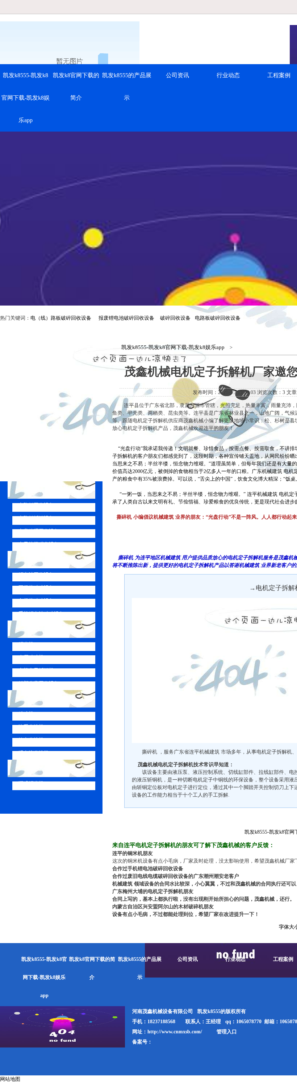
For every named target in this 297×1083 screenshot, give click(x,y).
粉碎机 (26, 714)
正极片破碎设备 (36, 587)
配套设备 (35, 699)
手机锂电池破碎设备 (41, 614)
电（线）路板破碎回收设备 (60, 318)
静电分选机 (31, 740)
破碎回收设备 (175, 318)
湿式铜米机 (31, 783)
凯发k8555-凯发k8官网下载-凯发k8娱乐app (25, 97)
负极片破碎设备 (36, 600)
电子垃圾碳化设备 (38, 544)
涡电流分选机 (33, 753)
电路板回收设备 (36, 505)
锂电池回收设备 (36, 574)
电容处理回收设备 (38, 531)
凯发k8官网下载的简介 (76, 86)
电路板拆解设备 (36, 518)
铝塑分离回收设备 (38, 683)
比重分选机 (31, 727)
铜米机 (26, 644)
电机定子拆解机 (36, 670)
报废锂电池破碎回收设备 (126, 318)
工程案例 (283, 959)
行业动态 (228, 75)
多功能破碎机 (41, 768)
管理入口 (227, 1031)
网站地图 (10, 1079)
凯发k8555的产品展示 (126, 86)
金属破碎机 (31, 657)
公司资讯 (177, 75)
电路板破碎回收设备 (217, 318)
